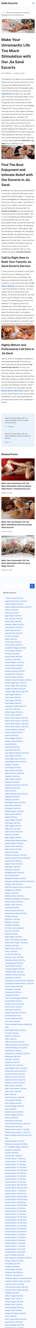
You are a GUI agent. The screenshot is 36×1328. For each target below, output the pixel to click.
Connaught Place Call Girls (15, 1030)
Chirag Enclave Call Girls (14, 1004)
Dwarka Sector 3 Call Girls (15, 1234)
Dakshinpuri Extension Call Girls (17, 1053)
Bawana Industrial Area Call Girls (17, 858)
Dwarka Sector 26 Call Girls (15, 1223)
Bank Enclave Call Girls (14, 832)
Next (6, 442)
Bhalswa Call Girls (12, 893)
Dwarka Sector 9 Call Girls (15, 1252)
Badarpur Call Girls (12, 782)
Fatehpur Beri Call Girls (14, 1272)
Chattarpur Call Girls (13, 978)
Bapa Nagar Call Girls (13, 837)
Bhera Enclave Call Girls (14, 910)
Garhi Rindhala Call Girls (14, 1325)
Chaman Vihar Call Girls (14, 957)
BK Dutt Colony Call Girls (14, 928)
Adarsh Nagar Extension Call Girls (18, 607)
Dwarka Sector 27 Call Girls (15, 1226)
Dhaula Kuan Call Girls (13, 1126)
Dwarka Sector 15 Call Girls (15, 1179)
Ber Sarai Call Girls (12, 875)
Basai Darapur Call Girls (14, 843)
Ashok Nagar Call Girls (14, 712)
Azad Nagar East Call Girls (15, 759)
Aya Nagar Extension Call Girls (17, 753)
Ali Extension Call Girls (13, 633)
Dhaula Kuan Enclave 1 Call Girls (17, 1129)
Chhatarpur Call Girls (13, 992)
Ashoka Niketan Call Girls (15, 730)
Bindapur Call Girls (12, 925)
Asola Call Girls (11, 744)
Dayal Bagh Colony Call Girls (16, 1068)
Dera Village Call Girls (13, 1103)
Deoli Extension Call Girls (14, 1097)
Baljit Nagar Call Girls (13, 826)
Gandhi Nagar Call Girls (14, 1302)
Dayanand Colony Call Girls (15, 1071)
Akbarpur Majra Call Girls (14, 624)
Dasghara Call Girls (12, 1062)
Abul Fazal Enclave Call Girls (16, 601)
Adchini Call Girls (11, 610)
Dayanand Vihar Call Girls (15, 1074)
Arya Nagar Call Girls (13, 703)
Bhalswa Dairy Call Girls (14, 896)
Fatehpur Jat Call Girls (13, 1275)
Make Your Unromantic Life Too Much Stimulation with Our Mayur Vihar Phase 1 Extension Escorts (16, 486)
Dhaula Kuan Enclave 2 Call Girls (17, 1132)
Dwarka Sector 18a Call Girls (16, 1197)
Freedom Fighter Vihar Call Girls (17, 1281)
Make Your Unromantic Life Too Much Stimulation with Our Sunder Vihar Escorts (16, 525)
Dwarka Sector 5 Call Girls (15, 1240)
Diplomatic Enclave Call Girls (16, 1144)
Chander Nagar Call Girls (14, 969)
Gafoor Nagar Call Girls (14, 1296)
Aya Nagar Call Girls (12, 750)
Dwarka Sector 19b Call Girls (16, 1205)
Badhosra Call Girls (12, 788)
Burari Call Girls (11, 951)
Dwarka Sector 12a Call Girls (16, 1170)
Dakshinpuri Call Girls (13, 1051)
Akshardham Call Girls (13, 627)
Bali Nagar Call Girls (12, 823)
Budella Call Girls (11, 934)
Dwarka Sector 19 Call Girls (15, 1202)
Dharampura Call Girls (13, 1121)
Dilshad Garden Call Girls (14, 1141)
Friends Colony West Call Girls (17, 1290)
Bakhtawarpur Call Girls (14, 811)
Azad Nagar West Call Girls (15, 762)
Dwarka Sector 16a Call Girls (16, 1185)
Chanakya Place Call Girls (15, 960)
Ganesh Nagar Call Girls (14, 1307)
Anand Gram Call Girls (13, 657)
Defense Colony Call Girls (15, 1083)
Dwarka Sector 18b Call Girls (16, 1199)
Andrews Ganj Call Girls (14, 677)
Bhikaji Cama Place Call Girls (16, 913)
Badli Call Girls (10, 791)
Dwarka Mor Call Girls (13, 1156)
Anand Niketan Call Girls (14, 662)
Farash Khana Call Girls (14, 1261)
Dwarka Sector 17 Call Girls (15, 1191)
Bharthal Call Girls (12, 908)
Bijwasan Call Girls (12, 922)
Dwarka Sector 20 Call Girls (15, 1211)
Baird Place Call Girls (13, 805)
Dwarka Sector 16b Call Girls (16, 1188)
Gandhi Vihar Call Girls (13, 1304)
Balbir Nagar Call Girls (13, 820)
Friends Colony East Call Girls (16, 1287)
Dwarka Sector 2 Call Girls (15, 1208)
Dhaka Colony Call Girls (14, 1112)
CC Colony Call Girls (13, 954)
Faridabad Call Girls (12, 1264)
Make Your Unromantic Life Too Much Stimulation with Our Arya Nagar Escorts (15, 563)
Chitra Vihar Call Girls (13, 1007)
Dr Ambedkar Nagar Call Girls (16, 1147)
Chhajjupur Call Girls (13, 989)
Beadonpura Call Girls (13, 861)
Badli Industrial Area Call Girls (16, 794)
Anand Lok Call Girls (13, 659)
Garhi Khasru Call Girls (13, 1322)
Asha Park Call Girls (12, 709)
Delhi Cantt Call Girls (13, 1091)
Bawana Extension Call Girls (16, 855)
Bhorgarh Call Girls (12, 919)
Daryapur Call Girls (12, 1059)
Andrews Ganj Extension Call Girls (18, 680)
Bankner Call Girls (12, 835)
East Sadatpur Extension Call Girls (18, 1258)
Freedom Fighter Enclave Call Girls (18, 1278)
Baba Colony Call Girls (13, 770)
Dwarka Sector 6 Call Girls (15, 1243)
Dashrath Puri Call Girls (14, 1065)
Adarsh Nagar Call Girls (14, 604)
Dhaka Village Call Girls (14, 1115)
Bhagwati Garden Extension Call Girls (19, 881)
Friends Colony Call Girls (14, 1284)
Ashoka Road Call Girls (14, 732)
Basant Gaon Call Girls (13, 846)
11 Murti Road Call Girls (14, 598)
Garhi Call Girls (11, 1316)
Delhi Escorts (9, 3)
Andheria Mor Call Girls (14, 674)
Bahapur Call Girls (12, 800)
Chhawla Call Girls (12, 995)
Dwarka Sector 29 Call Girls (15, 1232)
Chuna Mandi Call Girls (14, 1018)
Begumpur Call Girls (12, 867)
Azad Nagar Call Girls (13, 756)
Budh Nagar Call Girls (13, 937)
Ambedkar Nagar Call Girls (15, 648)
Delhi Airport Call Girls (13, 1086)
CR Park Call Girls (12, 1033)
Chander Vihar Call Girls (14, 972)
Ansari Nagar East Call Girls (15, 683)
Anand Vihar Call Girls (13, 668)
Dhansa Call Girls (11, 1118)
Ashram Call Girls (11, 735)
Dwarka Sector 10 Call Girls (15, 1162)
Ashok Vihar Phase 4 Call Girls (17, 727)
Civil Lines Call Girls (12, 1021)
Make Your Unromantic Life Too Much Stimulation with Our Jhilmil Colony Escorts (16, 420)
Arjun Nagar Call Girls (13, 700)
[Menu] (33, 3)
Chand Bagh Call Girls (13, 966)
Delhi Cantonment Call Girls (16, 1088)
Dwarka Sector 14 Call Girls (15, 1176)
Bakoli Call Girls (11, 817)
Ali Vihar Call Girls (12, 636)
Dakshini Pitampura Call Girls (16, 1048)
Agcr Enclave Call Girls (14, 619)
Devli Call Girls (10, 1109)
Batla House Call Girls (13, 849)
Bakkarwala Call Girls (13, 814)
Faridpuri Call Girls (12, 1267)
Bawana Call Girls (12, 852)
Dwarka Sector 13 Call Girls (15, 1173)
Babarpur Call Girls (12, 776)
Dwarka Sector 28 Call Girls (15, 1229)
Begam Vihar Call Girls (13, 864)
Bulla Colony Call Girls (13, 948)
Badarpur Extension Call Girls (16, 785)
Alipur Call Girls (11, 639)
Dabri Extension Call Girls (15, 1042)
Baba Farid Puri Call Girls (14, 773)
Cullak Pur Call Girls (12, 1036)
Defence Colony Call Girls (15, 1077)
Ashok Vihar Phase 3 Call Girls (16, 724)
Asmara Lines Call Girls (14, 741)
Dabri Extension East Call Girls (17, 1045)
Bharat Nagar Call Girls (14, 902)
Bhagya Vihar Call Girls (14, 884)
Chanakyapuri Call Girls (14, 963)
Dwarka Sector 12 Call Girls (15, 1167)
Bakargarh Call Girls (12, 808)
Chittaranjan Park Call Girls (15, 1013)
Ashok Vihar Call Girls (13, 715)
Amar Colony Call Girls (14, 645)
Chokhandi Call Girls (13, 1016)
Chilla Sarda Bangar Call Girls (16, 998)
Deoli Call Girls (10, 1094)
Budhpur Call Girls (12, 946)
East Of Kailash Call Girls (14, 1255)
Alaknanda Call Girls (13, 630)
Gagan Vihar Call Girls (13, 1299)
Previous (11, 426)
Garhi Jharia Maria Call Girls (16, 1319)
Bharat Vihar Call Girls (13, 905)
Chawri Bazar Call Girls (14, 986)
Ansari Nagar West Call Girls (16, 686)
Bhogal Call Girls (11, 916)
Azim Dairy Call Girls (13, 767)
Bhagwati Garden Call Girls (15, 878)
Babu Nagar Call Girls (13, 779)
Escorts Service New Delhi (12, 391)
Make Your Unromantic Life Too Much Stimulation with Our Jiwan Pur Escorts (18, 436)
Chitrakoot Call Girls (13, 1010)
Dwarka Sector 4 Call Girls (15, 1237)
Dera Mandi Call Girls (13, 1100)
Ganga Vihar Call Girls (13, 1310)
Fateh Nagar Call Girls (13, 1269)
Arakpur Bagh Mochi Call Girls (16, 692)
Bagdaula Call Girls (12, 797)
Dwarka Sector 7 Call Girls (15, 1246)
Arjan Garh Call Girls (13, 697)
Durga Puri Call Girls (12, 1150)
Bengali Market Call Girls (14, 873)
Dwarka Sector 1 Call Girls (15, 1159)
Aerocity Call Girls (12, 613)
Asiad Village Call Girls (13, 738)
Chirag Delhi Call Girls (13, 1001)
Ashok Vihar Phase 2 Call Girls (16, 721)
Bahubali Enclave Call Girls (15, 802)
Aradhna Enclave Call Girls (15, 689)
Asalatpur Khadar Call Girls (15, 706)
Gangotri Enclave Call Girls (15, 1313)
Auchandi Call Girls (12, 747)
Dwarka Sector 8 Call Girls (15, 1249)
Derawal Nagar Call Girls (14, 1106)
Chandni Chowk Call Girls (15, 975)
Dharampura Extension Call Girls (17, 1124)
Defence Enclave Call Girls (15, 1080)
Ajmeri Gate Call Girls (13, 621)
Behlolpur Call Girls (12, 870)
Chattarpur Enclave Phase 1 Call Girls (19, 981)
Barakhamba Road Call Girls (16, 840)
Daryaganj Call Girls (12, 1056)
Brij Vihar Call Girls (12, 931)
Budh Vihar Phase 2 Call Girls (16, 943)
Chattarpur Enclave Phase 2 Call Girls (19, 983)
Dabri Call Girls (11, 1039)
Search (32, 586)
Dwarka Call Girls (11, 1153)
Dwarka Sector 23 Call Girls (15, 1220)
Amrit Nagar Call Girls (13, 651)
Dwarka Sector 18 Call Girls (15, 1194)
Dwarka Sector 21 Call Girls (15, 1214)
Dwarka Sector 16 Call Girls (15, 1182)
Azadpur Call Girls (12, 765)
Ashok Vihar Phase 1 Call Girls (16, 718)
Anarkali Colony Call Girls (15, 671)
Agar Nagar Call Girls (13, 616)
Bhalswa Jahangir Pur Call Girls (17, 899)
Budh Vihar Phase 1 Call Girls (16, 940)
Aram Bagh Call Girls (13, 695)
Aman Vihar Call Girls (13, 642)
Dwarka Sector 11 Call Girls (15, 1164)
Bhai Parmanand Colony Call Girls (18, 887)
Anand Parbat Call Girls (14, 665)
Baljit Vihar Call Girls (13, 829)
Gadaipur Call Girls (12, 1293)
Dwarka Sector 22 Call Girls (15, 1217)
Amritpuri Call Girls (12, 654)
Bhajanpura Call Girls (13, 890)
